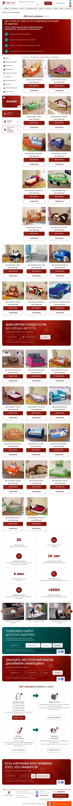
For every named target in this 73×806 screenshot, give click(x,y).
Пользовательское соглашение (44, 803)
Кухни (7, 58)
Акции (55, 8)
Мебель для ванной (11, 88)
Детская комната (10, 80)
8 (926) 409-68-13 (60, 4)
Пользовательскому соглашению (28, 342)
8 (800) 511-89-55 (60, 3)
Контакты (68, 8)
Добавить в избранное (45, 799)
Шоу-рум (41, 8)
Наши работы (9, 91)
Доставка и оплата (32, 8)
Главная (6, 8)
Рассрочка (49, 8)
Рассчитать (34, 86)
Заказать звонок (48, 3)
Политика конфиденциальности (29, 803)
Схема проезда (44, 795)
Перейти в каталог (54, 750)
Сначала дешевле (44, 57)
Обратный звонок (60, 795)
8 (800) (59, 792)
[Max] (70, 3)
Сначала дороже (55, 57)
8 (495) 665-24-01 (60, 1)
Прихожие (9, 76)
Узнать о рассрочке (19, 750)
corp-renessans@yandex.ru (58, 798)
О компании (14, 8)
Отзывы (61, 8)
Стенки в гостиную (11, 73)
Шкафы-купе (9, 65)
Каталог (22, 8)
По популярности (34, 57)
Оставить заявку (18, 717)
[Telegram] (70, 1)
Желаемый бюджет (30, 337)
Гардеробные (9, 69)
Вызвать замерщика (54, 717)
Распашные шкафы (11, 62)
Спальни (8, 84)
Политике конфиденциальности (14, 342)
